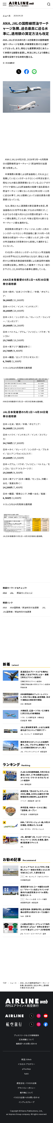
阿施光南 (23, 687)
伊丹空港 (23, 814)
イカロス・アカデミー (26, 1064)
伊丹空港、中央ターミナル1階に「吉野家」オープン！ (33, 809)
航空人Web (26, 1059)
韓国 (30, 721)
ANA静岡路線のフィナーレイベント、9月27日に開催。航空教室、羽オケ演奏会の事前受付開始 (35, 697)
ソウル (22, 717)
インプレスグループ (27, 1102)
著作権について (26, 1092)
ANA (5, 592)
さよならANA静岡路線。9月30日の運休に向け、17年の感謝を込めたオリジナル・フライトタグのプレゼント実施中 (35, 776)
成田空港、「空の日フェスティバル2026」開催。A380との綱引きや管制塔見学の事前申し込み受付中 (34, 794)
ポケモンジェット (38, 829)
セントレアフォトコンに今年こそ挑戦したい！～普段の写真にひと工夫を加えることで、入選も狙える (35, 870)
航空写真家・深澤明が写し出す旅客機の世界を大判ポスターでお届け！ (35, 910)
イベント (23, 801)
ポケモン (28, 829)
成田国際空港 (25, 903)
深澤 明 (28, 916)
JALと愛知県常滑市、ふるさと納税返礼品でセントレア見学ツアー (34, 728)
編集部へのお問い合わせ (26, 1043)
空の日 (37, 801)
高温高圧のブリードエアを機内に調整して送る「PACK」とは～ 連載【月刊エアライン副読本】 (34, 674)
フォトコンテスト (43, 877)
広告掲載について (26, 1039)
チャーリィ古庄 (31, 899)
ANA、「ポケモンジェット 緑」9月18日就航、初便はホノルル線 (35, 823)
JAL (12, 592)
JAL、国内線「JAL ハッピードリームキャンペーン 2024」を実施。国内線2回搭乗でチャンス (35, 840)
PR (27, 877)
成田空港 (43, 752)
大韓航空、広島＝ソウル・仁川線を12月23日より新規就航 (34, 712)
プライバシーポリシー (26, 1087)
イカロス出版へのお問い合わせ (26, 1097)
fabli (22, 916)
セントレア (28, 734)
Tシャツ (27, 934)
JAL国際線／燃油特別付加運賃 (17, 611)
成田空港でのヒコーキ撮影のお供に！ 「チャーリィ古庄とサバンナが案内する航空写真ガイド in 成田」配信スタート (34, 890)
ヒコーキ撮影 (42, 899)
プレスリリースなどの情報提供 (26, 1035)
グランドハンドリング (31, 752)
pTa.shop (26, 1069)
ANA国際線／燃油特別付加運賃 (24, 607)
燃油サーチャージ (24, 592)
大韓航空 (40, 717)
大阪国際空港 (33, 814)
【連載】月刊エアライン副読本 (31, 681)
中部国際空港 (38, 734)
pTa (21, 934)
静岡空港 (28, 704)
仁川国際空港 (31, 717)
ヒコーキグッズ (36, 934)
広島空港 (23, 721)
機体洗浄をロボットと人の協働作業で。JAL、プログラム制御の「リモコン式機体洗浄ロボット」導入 (34, 745)
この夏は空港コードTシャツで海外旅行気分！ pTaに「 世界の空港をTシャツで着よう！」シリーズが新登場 (35, 927)
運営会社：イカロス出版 (26, 1083)
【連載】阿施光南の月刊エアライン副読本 (35, 684)
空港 (44, 934)
